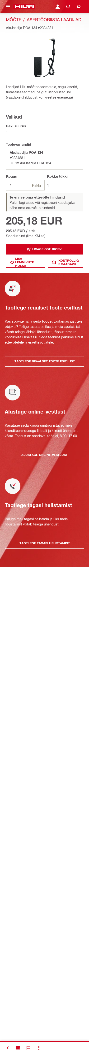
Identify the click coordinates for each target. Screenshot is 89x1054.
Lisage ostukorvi (47, 249)
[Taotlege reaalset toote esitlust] (18, 1048)
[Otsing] (78, 6)
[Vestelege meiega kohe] (28, 1048)
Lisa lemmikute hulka (24, 262)
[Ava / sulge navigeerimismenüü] (8, 6)
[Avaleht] (24, 6)
